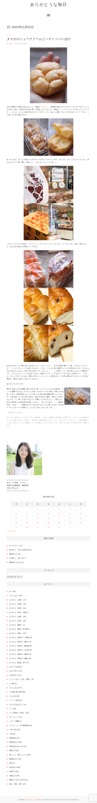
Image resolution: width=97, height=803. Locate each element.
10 (59, 513)
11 (70, 513)
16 (48, 518)
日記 (11, 763)
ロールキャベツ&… (16, 545)
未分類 (11, 767)
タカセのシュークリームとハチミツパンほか (39, 39)
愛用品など (13, 759)
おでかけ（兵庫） (16, 608)
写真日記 (12, 742)
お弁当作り (13, 675)
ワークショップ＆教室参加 (19, 725)
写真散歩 (12, 738)
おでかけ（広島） (16, 621)
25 (70, 523)
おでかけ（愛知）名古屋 (18, 629)
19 (81, 518)
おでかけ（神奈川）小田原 (19, 637)
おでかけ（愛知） (16, 625)
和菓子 (11, 750)
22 (38, 523)
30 (48, 527)
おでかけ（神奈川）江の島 (19, 650)
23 (48, 523)
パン (9, 34)
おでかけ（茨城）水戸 (17, 663)
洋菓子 (11, 771)
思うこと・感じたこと (17, 755)
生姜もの (12, 776)
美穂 (10, 44)
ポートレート (14, 717)
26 (81, 523)
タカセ (44, 107)
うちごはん (13, 596)
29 (38, 527)
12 (81, 513)
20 (16, 523)
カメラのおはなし (16, 704)
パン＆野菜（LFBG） (17, 713)
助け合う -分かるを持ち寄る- (20, 550)
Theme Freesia (56, 800)
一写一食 (12, 730)
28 (27, 527)
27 (16, 527)
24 (59, 523)
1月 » (15, 531)
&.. (10, 591)
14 (27, 518)
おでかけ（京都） (16, 604)
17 (59, 518)
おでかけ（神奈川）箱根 (18, 654)
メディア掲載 (14, 721)
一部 (11, 734)
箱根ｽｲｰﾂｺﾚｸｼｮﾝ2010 (17, 780)
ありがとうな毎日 (48, 4)
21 (27, 523)
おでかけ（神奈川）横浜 (18, 642)
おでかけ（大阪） (16, 616)
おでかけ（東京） (16, 633)
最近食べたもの (15, 554)
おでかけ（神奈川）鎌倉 (18, 658)
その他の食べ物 (15, 692)
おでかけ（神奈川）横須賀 (19, 646)
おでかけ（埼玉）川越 (17, 612)
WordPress (75, 800)
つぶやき (12, 696)
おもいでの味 (14, 667)
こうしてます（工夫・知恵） (20, 679)
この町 (11, 684)
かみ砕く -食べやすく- (18, 558)
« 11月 (9, 531)
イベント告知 (14, 700)
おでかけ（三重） (16, 600)
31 (59, 527)
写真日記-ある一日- (16, 746)
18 (70, 518)
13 (16, 518)
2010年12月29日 (20, 44)
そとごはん (13, 688)
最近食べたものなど (16, 562)
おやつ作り (13, 671)
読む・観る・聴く (16, 784)
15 (38, 518)
